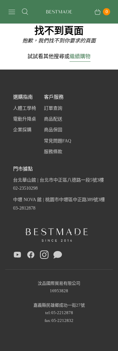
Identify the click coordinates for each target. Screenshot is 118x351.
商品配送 (53, 119)
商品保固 (53, 129)
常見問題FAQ (57, 140)
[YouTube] (17, 256)
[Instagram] (44, 256)
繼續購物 (79, 56)
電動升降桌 (24, 119)
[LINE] (57, 256)
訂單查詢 (53, 108)
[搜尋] (24, 12)
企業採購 (22, 129)
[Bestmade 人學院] (59, 12)
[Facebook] (31, 256)
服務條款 (53, 151)
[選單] (11, 12)
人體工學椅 (24, 108)
